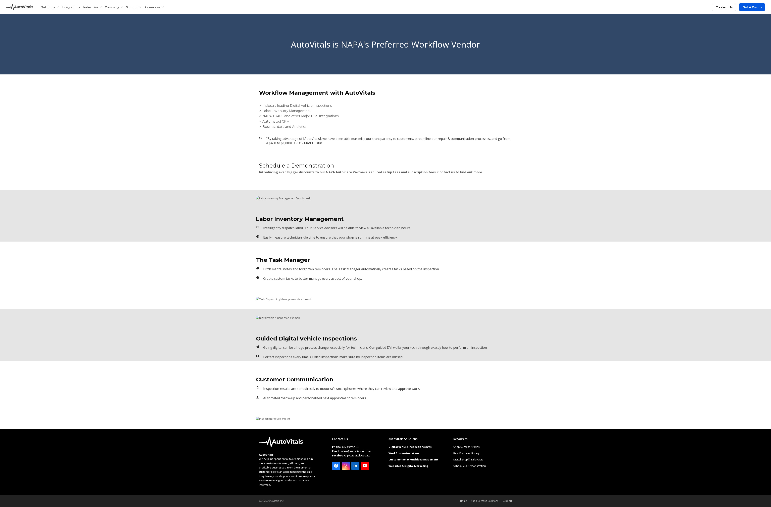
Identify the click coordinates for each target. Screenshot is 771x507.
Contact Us (724, 7)
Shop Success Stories (466, 447)
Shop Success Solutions (485, 501)
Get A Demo (752, 7)
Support (507, 501)
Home (463, 501)
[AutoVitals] (281, 446)
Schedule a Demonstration (469, 466)
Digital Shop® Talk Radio (468, 459)
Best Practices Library (466, 453)
